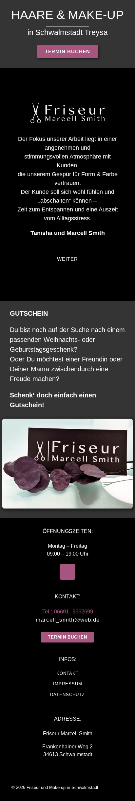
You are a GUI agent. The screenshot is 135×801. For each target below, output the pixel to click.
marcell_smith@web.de (68, 620)
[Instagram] (67, 572)
